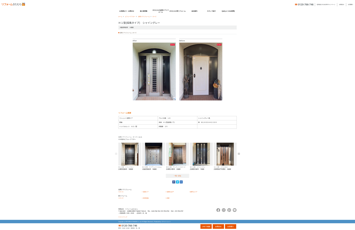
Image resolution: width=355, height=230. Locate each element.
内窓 (168, 198)
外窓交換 (146, 198)
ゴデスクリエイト (166, 221)
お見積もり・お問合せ (126, 11)
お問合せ (341, 4)
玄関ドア (146, 192)
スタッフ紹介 (211, 11)
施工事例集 (143, 11)
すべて (121, 192)
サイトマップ (123, 217)
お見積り (350, 4)
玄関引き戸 (170, 192)
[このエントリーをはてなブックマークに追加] (181, 181)
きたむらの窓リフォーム (177, 11)
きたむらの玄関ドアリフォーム (160, 11)
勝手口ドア (193, 192)
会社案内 (194, 11)
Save (173, 44)
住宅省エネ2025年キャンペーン (326, 4)
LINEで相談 (206, 226)
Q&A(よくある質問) (228, 11)
